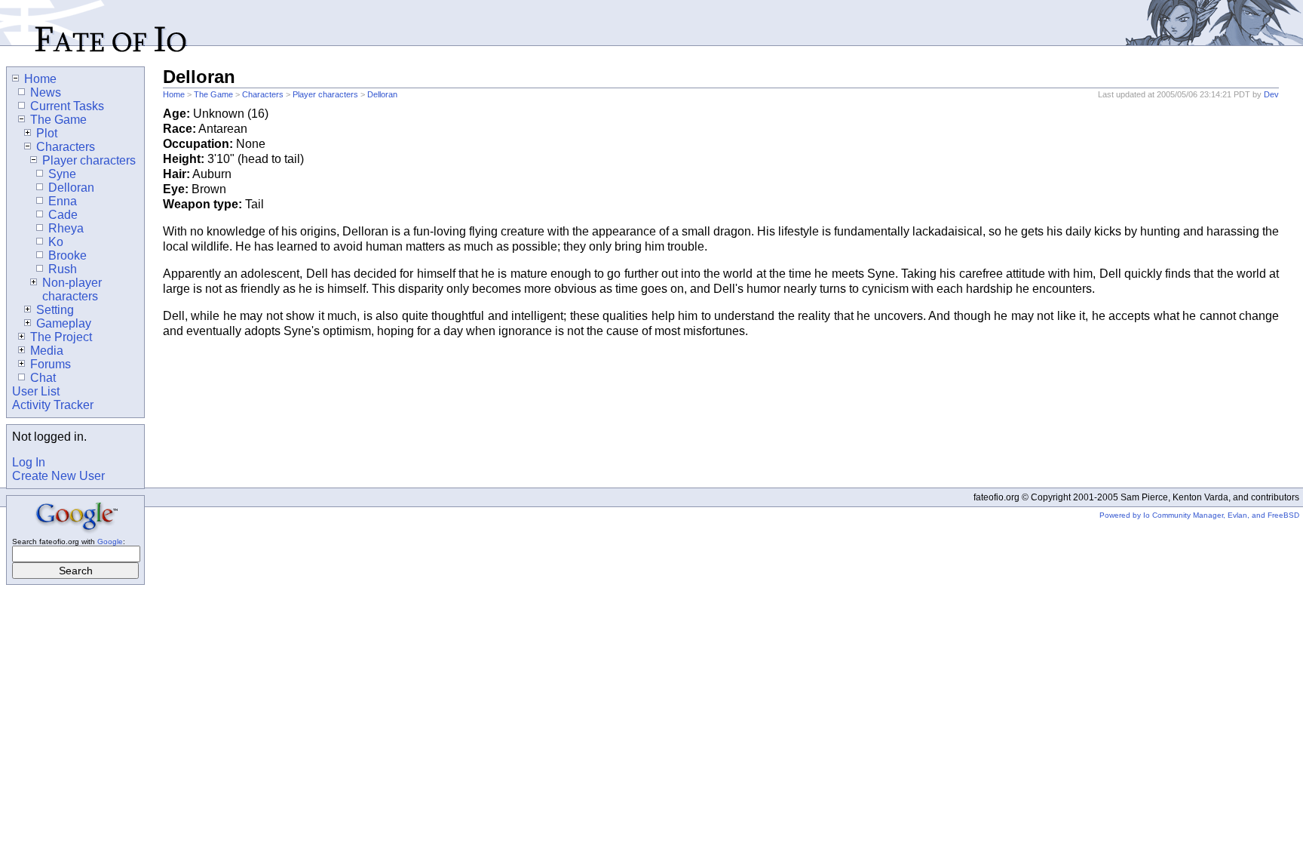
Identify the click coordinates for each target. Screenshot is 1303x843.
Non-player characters (72, 289)
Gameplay (63, 323)
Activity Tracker (53, 404)
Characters (263, 94)
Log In (28, 462)
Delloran (382, 94)
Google (110, 541)
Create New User (58, 475)
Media (46, 350)
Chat (43, 377)
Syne (62, 174)
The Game (213, 94)
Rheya (66, 228)
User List (36, 391)
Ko (55, 241)
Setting (55, 309)
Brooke (67, 255)
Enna (62, 201)
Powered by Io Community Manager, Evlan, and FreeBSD (1199, 515)
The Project (61, 337)
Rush (62, 269)
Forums (50, 364)
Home (174, 94)
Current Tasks (67, 106)
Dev (1271, 94)
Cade (63, 214)
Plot (46, 133)
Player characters (325, 94)
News (45, 92)
